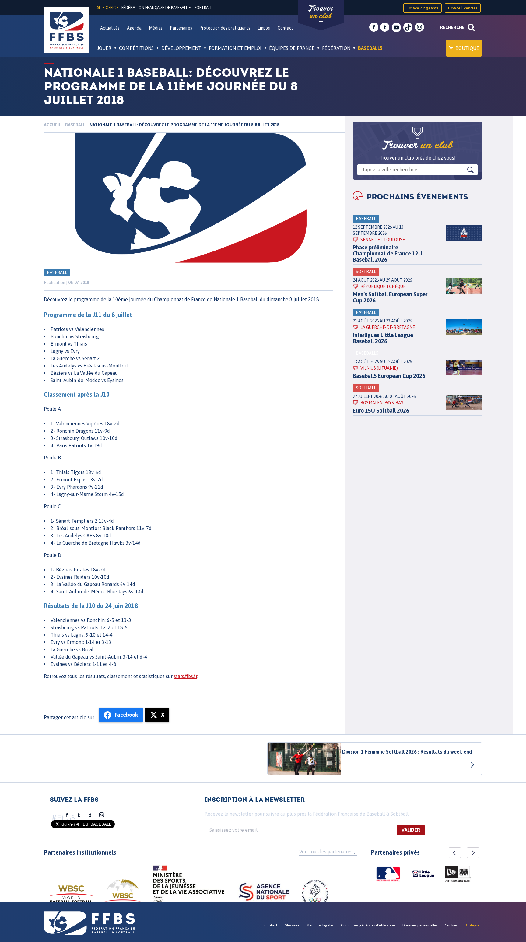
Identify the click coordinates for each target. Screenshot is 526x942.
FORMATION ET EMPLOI (235, 48)
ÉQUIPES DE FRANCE (291, 48)
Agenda (134, 28)
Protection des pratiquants (224, 28)
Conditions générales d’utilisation (368, 925)
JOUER (104, 48)
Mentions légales (320, 925)
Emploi (264, 28)
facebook (373, 27)
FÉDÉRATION (336, 48)
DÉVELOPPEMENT (181, 48)
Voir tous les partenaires (325, 851)
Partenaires (181, 28)
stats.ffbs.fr (185, 676)
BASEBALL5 (370, 48)
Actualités (110, 28)
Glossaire (292, 925)
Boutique (467, 48)
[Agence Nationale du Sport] (264, 893)
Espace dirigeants (422, 8)
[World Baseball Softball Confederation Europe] (122, 894)
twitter (384, 27)
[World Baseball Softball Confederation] (71, 897)
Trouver (320, 12)
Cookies (451, 925)
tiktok (407, 27)
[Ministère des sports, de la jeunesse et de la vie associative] (188, 886)
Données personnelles (419, 925)
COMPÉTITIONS (136, 48)
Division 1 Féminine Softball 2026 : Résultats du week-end (407, 751)
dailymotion (90, 815)
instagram (419, 27)
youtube (396, 27)
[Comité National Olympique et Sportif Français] (315, 894)
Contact (285, 28)
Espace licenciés (462, 8)
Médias (156, 28)
